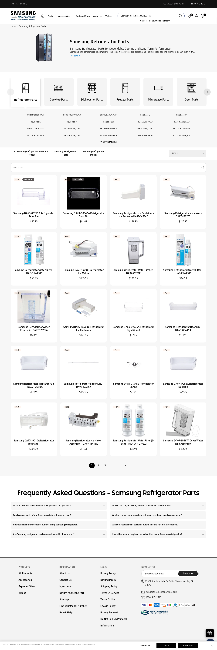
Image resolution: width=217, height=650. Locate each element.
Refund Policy (108, 579)
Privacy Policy (108, 573)
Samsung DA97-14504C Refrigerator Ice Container (83, 328)
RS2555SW (108, 121)
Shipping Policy (109, 586)
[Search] (180, 16)
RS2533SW (72, 121)
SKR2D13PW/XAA (108, 135)
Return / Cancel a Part (71, 592)
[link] (210, 623)
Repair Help (65, 612)
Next (207, 92)
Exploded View (82, 16)
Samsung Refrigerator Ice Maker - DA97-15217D (183, 215)
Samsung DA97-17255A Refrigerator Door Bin (183, 385)
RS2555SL (36, 121)
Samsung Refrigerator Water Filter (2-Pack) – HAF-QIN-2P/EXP (133, 442)
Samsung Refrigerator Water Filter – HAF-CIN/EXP (183, 272)
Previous (10, 92)
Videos (108, 16)
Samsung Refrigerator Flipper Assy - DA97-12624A (83, 385)
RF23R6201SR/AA (181, 121)
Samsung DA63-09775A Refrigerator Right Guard (133, 328)
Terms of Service (109, 592)
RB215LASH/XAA (72, 135)
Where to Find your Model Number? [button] (155, 21)
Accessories (64, 16)
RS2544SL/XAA (145, 128)
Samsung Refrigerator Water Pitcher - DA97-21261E (133, 272)
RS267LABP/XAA (35, 128)
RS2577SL (145, 114)
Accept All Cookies (188, 645)
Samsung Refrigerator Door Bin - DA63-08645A (183, 328)
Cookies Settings (145, 645)
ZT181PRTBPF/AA (145, 135)
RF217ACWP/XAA (145, 121)
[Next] (125, 465)
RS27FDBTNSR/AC (35, 135)
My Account (65, 586)
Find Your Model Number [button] (73, 606)
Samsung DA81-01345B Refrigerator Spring (133, 385)
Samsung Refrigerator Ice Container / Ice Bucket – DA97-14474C (133, 215)
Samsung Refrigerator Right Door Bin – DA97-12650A (33, 385)
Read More (75, 55)
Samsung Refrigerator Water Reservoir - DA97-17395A (34, 328)
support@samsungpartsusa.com (161, 592)
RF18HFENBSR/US (36, 114)
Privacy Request (109, 612)
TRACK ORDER (198, 4)
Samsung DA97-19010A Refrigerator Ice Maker (34, 442)
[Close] (211, 645)
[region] (108, 645)
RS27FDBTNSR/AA (181, 128)
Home (14, 26)
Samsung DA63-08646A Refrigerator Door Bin (83, 215)
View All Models (108, 141)
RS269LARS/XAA (72, 128)
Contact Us (65, 579)
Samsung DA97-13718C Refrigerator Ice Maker (84, 272)
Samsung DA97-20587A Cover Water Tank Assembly (183, 442)
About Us (97, 16)
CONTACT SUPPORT (174, 4)
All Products (25, 573)
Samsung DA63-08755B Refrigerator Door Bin (33, 215)
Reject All (166, 645)
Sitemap (64, 599)
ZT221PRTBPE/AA (181, 135)
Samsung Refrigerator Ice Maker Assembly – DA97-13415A (83, 442)
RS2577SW (181, 114)
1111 (118, 465)
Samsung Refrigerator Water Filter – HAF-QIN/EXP (34, 272)
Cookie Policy (107, 606)
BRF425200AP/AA (108, 114)
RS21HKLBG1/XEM (108, 128)
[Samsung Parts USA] (23, 15)
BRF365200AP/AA (72, 114)
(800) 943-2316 (153, 597)
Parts (50, 16)
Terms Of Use (107, 599)
